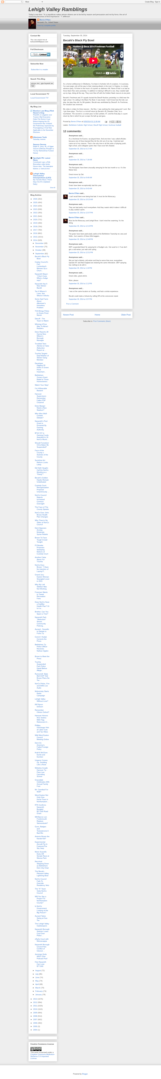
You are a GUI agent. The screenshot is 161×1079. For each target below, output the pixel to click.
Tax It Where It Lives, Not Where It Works (42, 293)
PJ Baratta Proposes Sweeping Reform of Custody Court (41, 549)
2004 (35, 1030)
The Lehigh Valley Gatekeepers (42, 925)
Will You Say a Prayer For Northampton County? (41, 899)
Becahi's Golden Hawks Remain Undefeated (42, 480)
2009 (35, 1013)
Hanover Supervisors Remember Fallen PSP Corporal (40, 398)
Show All (52, 187)
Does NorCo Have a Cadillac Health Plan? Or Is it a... (42, 605)
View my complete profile (46, 25)
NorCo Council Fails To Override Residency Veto (42, 882)
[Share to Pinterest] (120, 121)
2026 (35, 199)
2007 (35, 1019)
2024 (35, 206)
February (39, 991)
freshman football (115, 125)
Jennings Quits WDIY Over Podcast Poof (41, 956)
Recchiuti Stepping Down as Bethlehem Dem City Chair (42, 864)
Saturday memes (39, 139)
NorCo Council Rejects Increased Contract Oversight (40, 499)
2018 (35, 226)
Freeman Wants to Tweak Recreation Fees (41, 595)
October (38, 250)
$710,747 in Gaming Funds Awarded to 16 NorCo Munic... (42, 436)
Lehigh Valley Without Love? (41, 700)
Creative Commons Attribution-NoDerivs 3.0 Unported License (42, 1056)
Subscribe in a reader (39, 69)
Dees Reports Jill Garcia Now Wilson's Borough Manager (41, 336)
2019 (35, 223)
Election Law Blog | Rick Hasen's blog (43, 112)
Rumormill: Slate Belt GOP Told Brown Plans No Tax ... (42, 677)
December (39, 243)
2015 (35, 237)
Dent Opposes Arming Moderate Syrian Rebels (41, 531)
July (37, 974)
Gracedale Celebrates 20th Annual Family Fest (42, 783)
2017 (35, 230)
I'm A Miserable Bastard (41, 389)
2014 (35, 240)
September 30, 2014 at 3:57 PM (80, 299)
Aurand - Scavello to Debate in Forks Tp (42, 631)
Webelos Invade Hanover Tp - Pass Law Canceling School (41, 772)
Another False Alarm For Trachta (40, 559)
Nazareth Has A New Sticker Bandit (41, 286)
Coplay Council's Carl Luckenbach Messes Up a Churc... (41, 266)
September (40, 254)
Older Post (126, 315)
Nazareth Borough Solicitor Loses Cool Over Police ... (42, 932)
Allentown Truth (40, 137)
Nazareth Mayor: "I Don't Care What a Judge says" (41, 277)
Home (97, 315)
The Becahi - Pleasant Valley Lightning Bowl (42, 873)
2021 (35, 216)
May (37, 981)
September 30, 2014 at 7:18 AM (80, 160)
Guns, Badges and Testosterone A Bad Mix (41, 830)
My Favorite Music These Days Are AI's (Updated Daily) (42, 182)
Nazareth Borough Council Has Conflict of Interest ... (42, 948)
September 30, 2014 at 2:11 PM (80, 284)
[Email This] (110, 121)
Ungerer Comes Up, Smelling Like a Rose (41, 762)
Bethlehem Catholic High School (80, 125)
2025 (35, 202)
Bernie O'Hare (45, 20)
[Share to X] (115, 121)
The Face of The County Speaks (42, 508)
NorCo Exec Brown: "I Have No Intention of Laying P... (42, 568)
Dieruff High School (100, 125)
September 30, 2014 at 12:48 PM (81, 239)
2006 (35, 1023)
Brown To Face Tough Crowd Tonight (41, 540)
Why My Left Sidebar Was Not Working (41, 586)
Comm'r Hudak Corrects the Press (41, 639)
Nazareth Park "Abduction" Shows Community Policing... (40, 621)
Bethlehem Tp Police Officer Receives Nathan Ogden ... (41, 649)
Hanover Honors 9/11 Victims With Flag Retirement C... (42, 719)
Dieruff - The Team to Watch (42, 320)
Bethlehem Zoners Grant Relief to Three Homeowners (42, 378)
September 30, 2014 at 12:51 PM (81, 252)
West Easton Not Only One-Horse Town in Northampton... (42, 798)
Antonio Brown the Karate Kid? (42, 837)
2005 (35, 1026)
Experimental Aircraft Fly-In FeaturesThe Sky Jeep (41, 845)
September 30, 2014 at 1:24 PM (80, 268)
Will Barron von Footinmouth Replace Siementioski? (41, 820)
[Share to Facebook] (117, 121)
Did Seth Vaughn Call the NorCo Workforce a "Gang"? (41, 471)
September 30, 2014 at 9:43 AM (80, 188)
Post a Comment (72, 304)
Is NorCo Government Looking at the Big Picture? (41, 909)
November (39, 247)
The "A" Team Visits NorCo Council (41, 891)
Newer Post (68, 315)
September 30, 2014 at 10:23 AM (81, 199)
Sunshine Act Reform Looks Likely (41, 462)
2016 (35, 233)
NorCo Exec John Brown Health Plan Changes (42, 515)
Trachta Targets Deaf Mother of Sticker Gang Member (42, 356)
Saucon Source (39, 144)
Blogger (85, 1074)
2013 (35, 999)
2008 (35, 1016)
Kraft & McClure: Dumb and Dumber (41, 755)
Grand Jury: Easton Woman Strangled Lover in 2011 (42, 578)
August (38, 970)
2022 (35, 213)
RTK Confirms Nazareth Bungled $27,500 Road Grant (41, 809)
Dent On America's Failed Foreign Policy (41, 746)
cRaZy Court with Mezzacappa (42, 940)
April (37, 984)
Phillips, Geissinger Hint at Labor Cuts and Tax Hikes (42, 728)
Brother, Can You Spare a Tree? (41, 613)
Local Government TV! (39, 98)
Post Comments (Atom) (102, 321)
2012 (35, 1002)
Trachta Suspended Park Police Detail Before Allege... (41, 666)
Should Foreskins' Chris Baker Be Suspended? (42, 445)
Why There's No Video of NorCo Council (42, 522)
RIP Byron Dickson (39, 705)
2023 (35, 209)
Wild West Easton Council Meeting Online (42, 737)
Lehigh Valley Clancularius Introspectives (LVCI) (42, 176)
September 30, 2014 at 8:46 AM (80, 178)
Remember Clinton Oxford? (42, 711)
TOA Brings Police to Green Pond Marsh (42, 313)
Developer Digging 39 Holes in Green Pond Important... (42, 367)
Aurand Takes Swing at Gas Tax (41, 918)
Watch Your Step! (42, 385)
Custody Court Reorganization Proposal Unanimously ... (42, 488)
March (38, 988)
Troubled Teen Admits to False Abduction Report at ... (42, 347)
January (38, 995)
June (37, 977)
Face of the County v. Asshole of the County (41, 453)
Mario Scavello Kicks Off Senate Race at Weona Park (42, 855)
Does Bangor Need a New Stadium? (41, 408)
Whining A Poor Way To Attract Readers (41, 326)
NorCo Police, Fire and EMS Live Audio (42, 686)
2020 (35, 220)
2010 (35, 1009)
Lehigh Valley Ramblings (57, 9)
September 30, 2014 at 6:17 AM (80, 149)
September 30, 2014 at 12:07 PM (81, 213)
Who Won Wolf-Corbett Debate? (41, 416)
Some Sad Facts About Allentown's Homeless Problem (41, 303)
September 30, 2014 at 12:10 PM (81, 226)
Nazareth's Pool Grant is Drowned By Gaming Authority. (41, 425)
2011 (35, 1006)
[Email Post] (106, 121)
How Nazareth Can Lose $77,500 (40, 964)
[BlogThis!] (113, 121)
